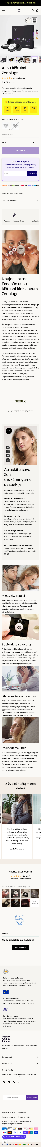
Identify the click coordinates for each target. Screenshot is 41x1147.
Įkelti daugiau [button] (21, 947)
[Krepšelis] (37, 10)
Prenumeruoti (32, 1097)
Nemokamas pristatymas (12, 193)
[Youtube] (13, 1082)
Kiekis (4, 143)
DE (17, 1145)
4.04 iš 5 (26, 876)
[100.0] (19, 919)
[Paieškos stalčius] (33, 10)
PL (13, 1145)
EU (9, 1145)
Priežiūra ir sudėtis (9, 201)
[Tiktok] (18, 1082)
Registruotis (32, 174)
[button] (7, 78)
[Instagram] (3, 1082)
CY (30, 1145)
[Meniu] (3, 10)
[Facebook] (8, 1082)
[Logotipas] (20, 10)
